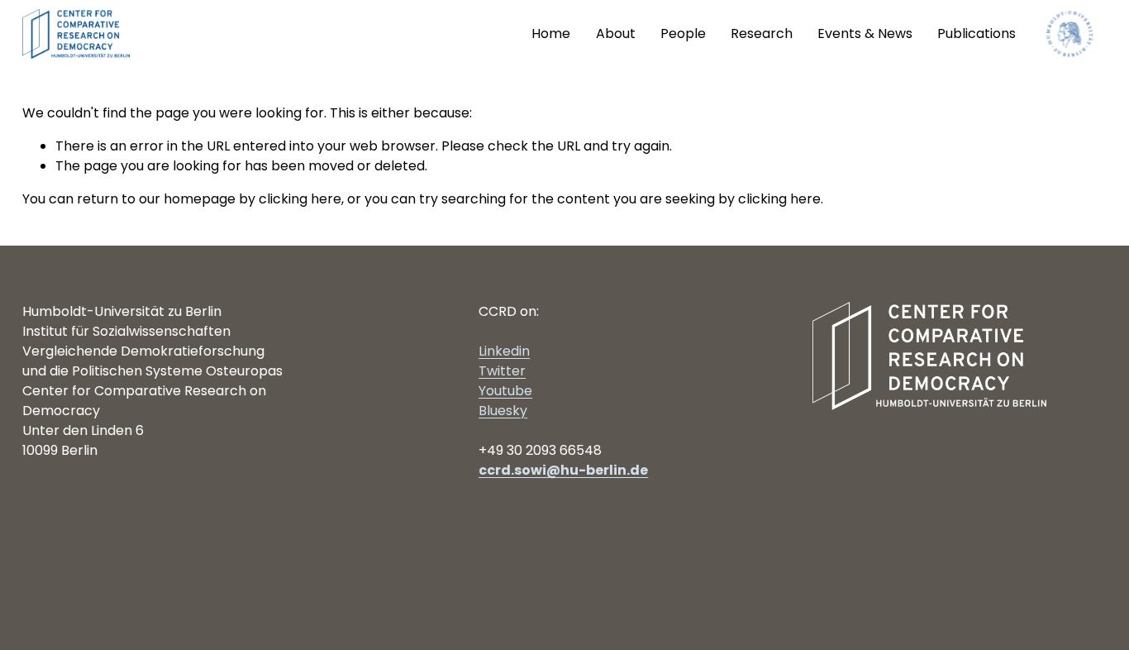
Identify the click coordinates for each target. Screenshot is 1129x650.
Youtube (505, 390)
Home (550, 33)
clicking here (300, 198)
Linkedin (504, 351)
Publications (976, 33)
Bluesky (503, 410)
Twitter (502, 370)
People (683, 33)
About (616, 33)
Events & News (864, 33)
